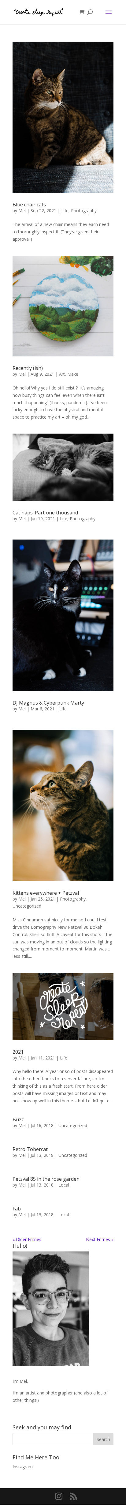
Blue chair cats (29, 204)
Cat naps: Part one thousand (45, 512)
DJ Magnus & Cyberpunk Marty (48, 702)
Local (63, 1185)
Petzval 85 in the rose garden (46, 1179)
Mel (22, 210)
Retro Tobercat (30, 1149)
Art (62, 374)
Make (72, 374)
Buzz (18, 1119)
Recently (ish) (28, 368)
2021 (18, 1051)
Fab (17, 1208)
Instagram (23, 1466)
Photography (84, 210)
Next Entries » (99, 1239)
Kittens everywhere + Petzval (46, 893)
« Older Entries (27, 1239)
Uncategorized (27, 906)
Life (65, 210)
